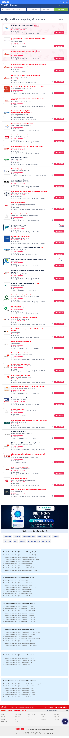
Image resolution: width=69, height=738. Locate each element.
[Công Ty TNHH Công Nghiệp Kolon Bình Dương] (6, 205)
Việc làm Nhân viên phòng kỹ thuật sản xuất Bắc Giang (17, 593)
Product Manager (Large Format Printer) (23, 295)
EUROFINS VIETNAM (16, 41)
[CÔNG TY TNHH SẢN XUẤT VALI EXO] (6, 182)
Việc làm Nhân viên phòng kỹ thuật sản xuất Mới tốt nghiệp (19, 634)
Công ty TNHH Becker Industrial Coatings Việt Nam (24, 215)
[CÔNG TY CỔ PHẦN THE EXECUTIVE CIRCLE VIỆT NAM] (6, 297)
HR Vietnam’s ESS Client (17, 285)
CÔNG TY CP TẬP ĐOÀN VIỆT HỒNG (20, 193)
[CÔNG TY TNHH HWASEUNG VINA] (6, 113)
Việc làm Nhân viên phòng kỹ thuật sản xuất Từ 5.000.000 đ (19, 608)
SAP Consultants (16, 306)
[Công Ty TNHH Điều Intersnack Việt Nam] (6, 355)
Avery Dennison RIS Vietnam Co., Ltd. (21, 54)
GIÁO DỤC (56, 714)
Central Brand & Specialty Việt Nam (20, 274)
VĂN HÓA (30, 716)
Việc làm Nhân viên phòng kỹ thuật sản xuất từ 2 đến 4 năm (19, 690)
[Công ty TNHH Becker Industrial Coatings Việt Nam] (6, 216)
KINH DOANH (18, 714)
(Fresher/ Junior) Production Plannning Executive (26, 443)
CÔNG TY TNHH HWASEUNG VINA (19, 114)
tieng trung (7, 541)
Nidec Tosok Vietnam (16, 159)
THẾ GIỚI (3, 719)
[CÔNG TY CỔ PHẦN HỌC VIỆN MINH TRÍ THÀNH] (6, 389)
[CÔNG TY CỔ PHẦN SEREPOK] (6, 423)
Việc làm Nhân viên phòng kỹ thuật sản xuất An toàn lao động (19, 557)
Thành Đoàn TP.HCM (39, 732)
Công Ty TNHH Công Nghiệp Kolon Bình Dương (23, 204)
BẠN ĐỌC (56, 716)
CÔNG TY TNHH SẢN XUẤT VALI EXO (20, 182)
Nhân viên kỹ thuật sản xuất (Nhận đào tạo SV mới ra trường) (29, 191)
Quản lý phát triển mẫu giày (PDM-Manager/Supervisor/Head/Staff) (21, 111)
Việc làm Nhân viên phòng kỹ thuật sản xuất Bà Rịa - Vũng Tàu (20, 587)
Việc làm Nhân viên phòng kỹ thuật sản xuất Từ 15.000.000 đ (19, 615)
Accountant (17, 536)
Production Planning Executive (20, 353)
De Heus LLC (14, 261)
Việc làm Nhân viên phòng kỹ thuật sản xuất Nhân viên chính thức (20, 658)
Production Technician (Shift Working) (22, 51)
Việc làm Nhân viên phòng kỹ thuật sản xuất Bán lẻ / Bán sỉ (18, 561)
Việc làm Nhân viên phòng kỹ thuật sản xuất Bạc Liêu (17, 589)
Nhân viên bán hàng (34, 541)
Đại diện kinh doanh (29, 536)
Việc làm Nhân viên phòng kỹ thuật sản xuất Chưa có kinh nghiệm (20, 686)
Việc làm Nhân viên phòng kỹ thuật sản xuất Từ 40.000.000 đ (19, 621)
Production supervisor (18, 409)
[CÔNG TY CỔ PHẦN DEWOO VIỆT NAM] (6, 469)
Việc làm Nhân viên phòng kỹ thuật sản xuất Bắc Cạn (17, 591)
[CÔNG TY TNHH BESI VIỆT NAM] (6, 308)
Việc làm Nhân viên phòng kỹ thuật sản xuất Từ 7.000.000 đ (19, 611)
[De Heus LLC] (6, 261)
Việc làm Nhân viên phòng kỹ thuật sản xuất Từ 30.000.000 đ (19, 619)
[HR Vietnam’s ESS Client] (6, 286)
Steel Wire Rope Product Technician (22, 25)
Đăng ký (59, 5)
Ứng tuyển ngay (59, 32)
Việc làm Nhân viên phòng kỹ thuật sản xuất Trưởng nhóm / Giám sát (21, 638)
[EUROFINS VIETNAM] (6, 41)
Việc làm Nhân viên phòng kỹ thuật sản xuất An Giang (17, 585)
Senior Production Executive (19, 214)
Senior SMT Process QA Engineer (21, 341)
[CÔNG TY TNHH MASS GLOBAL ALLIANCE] (6, 89)
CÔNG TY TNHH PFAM (16, 491)
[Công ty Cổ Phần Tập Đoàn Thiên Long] (6, 250)
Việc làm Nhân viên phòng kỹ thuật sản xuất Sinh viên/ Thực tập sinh (21, 632)
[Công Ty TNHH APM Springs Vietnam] (6, 137)
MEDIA (2, 714)
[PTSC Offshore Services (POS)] (6, 400)
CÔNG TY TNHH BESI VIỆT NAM (19, 308)
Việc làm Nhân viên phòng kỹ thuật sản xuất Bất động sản (18, 566)
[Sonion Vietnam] (6, 331)
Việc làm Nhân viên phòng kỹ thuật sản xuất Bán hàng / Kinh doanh (21, 559)
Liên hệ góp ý (39, 733)
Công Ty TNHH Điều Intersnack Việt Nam (21, 354)
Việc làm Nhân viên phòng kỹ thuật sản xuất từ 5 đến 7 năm (19, 692)
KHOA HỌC (43, 716)
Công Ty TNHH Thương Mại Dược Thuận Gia (22, 125)
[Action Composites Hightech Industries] (6, 434)
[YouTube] (67, 710)
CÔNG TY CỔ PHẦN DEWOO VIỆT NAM (20, 469)
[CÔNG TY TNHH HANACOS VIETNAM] (6, 239)
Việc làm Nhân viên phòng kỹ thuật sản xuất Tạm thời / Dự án (19, 660)
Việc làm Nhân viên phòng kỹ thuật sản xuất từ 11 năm (17, 696)
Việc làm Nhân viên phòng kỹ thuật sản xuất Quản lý (17, 641)
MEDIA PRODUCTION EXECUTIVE (20, 236)
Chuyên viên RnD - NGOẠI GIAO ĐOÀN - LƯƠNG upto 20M (27, 386)
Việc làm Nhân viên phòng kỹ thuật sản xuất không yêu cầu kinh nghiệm (22, 684)
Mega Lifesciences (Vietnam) (18, 227)
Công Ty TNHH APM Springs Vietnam (20, 136)
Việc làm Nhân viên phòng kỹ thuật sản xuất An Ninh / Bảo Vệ (19, 555)
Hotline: (48, 733)
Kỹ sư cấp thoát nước (43, 536)
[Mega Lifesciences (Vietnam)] (6, 227)
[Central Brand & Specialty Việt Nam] (6, 273)
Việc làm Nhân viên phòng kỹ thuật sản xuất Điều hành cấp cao (20, 645)
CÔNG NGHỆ (17, 716)
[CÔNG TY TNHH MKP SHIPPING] (6, 27)
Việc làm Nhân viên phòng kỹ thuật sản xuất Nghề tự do (18, 662)
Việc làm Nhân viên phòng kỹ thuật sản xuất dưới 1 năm (18, 688)
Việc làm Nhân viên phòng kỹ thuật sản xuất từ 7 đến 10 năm (19, 694)
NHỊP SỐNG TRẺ (31, 714)
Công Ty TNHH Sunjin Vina (18, 148)
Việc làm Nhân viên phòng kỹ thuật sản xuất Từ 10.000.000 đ (19, 613)
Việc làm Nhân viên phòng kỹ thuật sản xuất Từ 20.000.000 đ (19, 617)
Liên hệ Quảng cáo (20, 733)
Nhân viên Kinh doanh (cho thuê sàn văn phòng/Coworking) (29, 420)
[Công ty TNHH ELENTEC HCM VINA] (6, 171)
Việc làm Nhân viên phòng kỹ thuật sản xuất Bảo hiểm (17, 563)
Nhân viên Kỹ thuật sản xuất (19, 168)
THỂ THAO (43, 714)
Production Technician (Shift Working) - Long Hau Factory (28, 64)
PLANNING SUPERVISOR (18, 431)
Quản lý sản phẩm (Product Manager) (22, 123)
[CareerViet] (60, 707)
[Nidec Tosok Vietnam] (6, 160)
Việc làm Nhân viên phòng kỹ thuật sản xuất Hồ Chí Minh (18, 583)
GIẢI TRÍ (29, 719)
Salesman (56, 536)
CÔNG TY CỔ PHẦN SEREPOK (18, 422)
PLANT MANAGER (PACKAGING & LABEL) (25, 283)
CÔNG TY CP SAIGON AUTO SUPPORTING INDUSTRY (24, 457)
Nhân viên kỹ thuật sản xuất (19, 157)
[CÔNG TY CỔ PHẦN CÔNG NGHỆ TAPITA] (6, 320)
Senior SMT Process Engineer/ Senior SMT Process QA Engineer (27, 329)
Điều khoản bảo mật (30, 733)
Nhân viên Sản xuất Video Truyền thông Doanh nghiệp (27, 146)
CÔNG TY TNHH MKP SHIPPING (19, 28)
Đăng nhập (65, 5)
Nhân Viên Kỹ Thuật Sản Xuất (19, 467)
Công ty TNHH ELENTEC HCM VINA (20, 170)
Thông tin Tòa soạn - (30, 732)
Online (15, 541)
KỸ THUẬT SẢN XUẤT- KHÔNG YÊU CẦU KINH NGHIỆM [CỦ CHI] (28, 455)
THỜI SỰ (3, 716)
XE (15, 719)
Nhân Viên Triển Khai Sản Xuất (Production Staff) (27, 247)
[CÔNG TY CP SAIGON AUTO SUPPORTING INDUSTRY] (6, 456)
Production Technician (18, 202)
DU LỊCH (16, 721)
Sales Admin (7, 536)
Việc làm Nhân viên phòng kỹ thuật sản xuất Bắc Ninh (17, 596)
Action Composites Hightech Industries (21, 433)
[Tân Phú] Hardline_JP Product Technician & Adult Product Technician (28, 39)
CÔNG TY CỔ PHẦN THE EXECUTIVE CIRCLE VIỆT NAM (25, 296)
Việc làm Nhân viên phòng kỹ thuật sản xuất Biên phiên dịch (19, 568)
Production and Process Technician (21, 398)
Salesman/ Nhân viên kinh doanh (21, 135)
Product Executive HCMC (18, 225)
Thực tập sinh (46, 541)
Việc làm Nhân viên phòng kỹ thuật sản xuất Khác (16, 664)
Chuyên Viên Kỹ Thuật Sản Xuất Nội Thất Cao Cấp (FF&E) (27, 86)
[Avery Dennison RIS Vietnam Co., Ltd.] (6, 53)
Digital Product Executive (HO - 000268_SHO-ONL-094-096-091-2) (27, 271)
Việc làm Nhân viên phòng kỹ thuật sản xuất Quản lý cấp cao (19, 643)
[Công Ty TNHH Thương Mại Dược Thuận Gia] (6, 126)
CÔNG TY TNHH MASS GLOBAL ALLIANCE (21, 88)
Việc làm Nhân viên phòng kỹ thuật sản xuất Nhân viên (17, 636)
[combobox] (13, 9)
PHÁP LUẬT (4, 721)
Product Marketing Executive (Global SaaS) (24, 317)
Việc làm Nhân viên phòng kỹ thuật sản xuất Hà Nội (17, 580)
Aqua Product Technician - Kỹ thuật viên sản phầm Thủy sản (29, 259)
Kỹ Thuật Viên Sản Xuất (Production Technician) (25, 75)
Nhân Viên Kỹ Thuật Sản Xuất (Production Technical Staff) (28, 489)
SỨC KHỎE (43, 719)
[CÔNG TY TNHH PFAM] (6, 492)
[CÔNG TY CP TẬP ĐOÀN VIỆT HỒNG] (6, 193)
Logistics (22, 541)
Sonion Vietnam (15, 332)
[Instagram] (63, 710)
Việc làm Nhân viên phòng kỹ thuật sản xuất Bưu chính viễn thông (20, 570)
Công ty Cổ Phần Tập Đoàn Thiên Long (21, 249)
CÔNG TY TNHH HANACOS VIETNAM (20, 238)
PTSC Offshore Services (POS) (19, 399)
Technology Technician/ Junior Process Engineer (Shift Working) (27, 98)
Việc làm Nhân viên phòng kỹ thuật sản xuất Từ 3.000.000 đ (19, 606)
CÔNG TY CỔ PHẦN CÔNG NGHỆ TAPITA (21, 319)
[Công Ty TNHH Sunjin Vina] (6, 148)
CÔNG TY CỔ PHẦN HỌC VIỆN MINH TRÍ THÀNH (23, 388)
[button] (63, 2)
